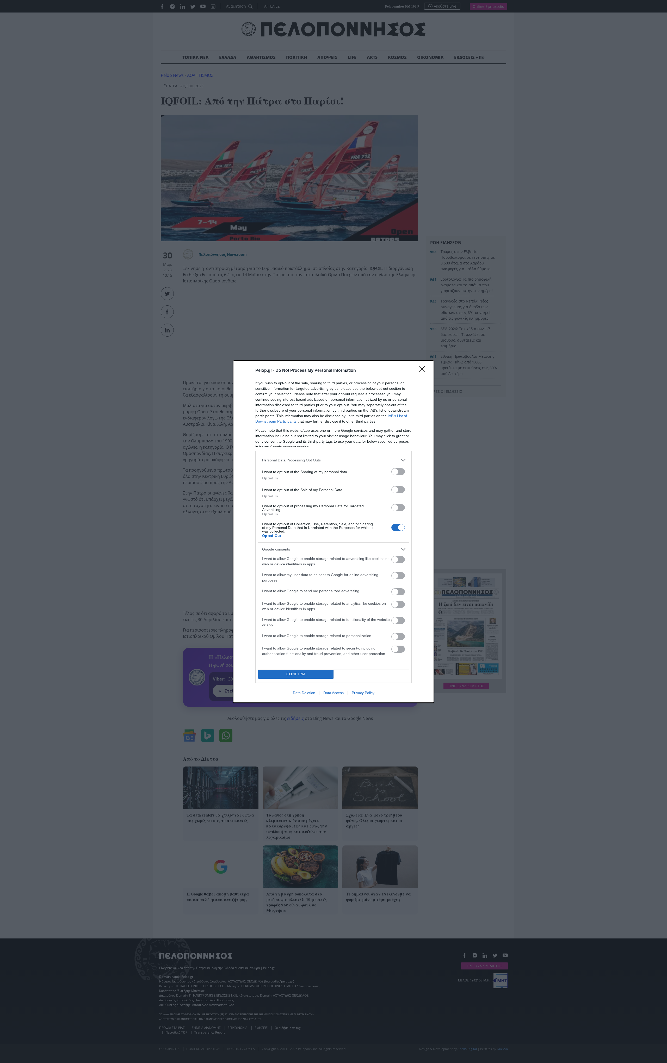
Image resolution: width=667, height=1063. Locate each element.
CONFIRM (296, 674)
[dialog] (333, 532)
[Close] (424, 371)
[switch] (398, 471)
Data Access (333, 693)
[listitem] (333, 460)
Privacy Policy (363, 693)
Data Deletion (304, 693)
